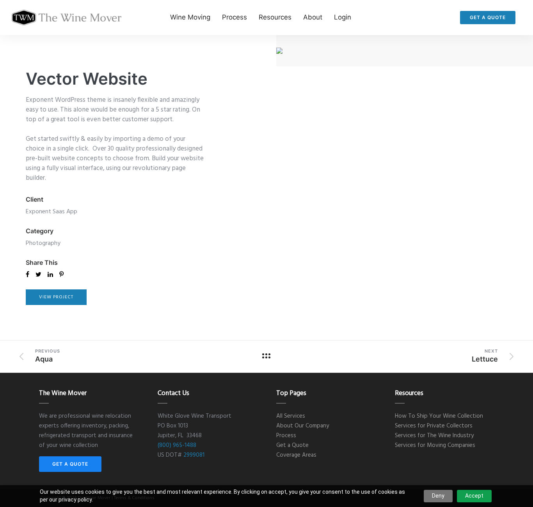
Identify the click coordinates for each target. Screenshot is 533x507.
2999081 (193, 455)
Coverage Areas (296, 455)
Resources (275, 17)
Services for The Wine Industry (434, 435)
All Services (290, 416)
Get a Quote (292, 445)
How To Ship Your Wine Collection (439, 416)
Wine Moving (190, 17)
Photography (43, 243)
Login (342, 17)
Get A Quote (488, 17)
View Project (56, 297)
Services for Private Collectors (434, 426)
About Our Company (302, 426)
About (312, 17)
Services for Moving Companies (435, 445)
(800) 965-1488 (177, 445)
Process (234, 17)
